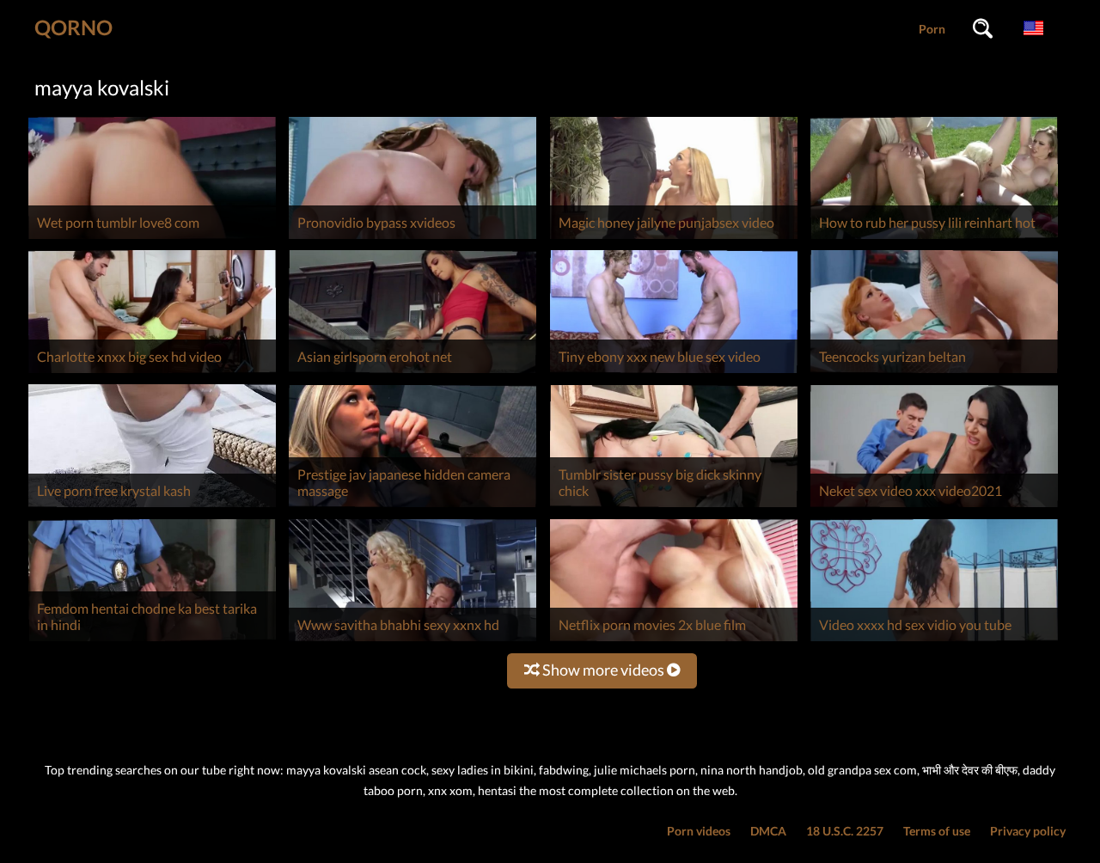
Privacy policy (1028, 830)
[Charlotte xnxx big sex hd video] (152, 372)
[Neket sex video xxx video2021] (934, 507)
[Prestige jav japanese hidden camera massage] (412, 507)
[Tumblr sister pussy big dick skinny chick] (674, 507)
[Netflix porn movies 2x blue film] (674, 641)
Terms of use (936, 830)
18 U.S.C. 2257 (844, 830)
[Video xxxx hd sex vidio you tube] (934, 641)
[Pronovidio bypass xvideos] (412, 238)
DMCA (768, 830)
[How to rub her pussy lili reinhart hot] (934, 238)
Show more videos (603, 669)
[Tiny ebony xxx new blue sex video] (674, 372)
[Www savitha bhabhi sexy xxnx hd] (412, 641)
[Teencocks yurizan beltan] (934, 372)
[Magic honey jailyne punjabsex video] (674, 238)
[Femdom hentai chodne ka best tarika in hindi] (152, 641)
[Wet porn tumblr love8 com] (152, 238)
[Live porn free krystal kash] (152, 507)
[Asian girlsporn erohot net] (412, 372)
